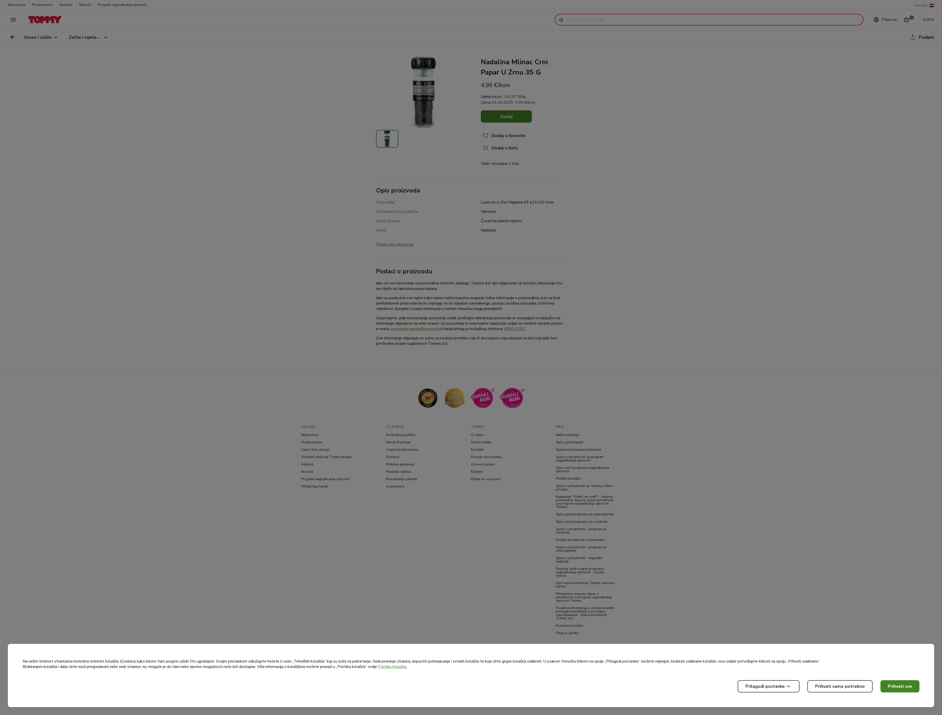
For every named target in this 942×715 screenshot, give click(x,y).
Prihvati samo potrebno (840, 686)
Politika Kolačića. (392, 666)
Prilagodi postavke (765, 686)
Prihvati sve (900, 686)
